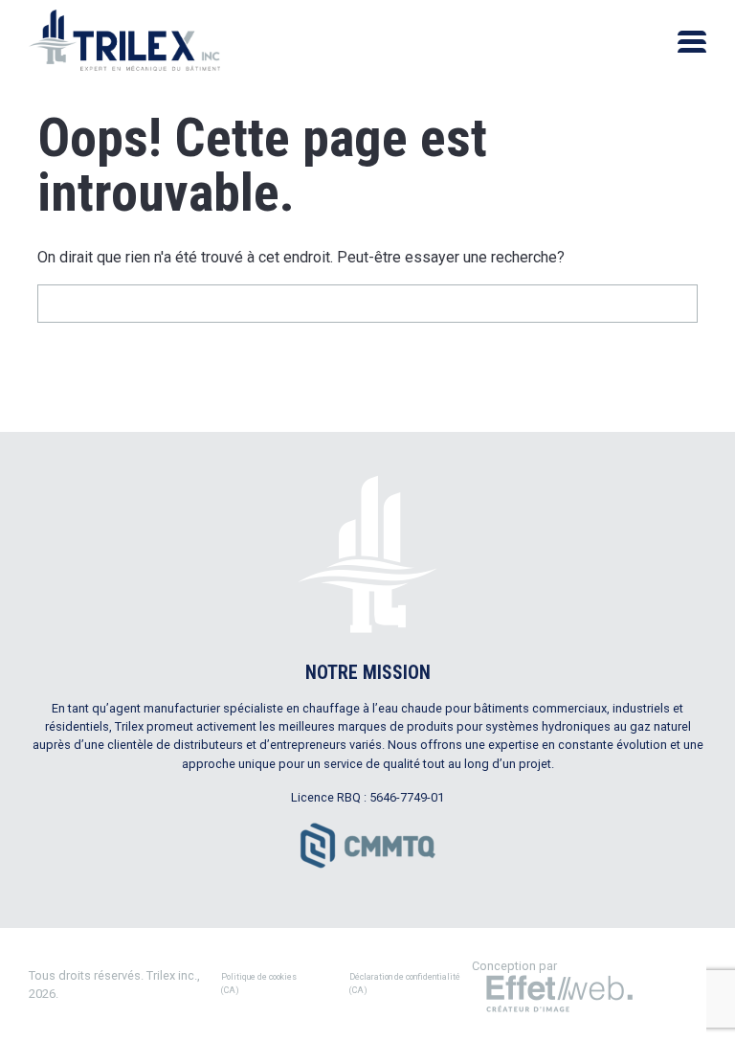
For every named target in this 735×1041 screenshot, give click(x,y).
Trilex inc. (171, 975)
